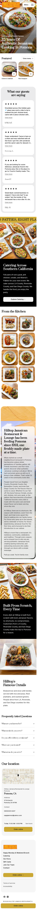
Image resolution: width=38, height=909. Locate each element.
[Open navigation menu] (32, 5)
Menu (26, 5)
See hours (29, 823)
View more (8, 118)
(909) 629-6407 (9, 811)
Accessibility (7, 886)
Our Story (7, 859)
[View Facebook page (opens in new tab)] (4, 897)
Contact (6, 868)
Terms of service (9, 883)
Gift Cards (7, 862)
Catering (6, 856)
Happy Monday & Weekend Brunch (16, 853)
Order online (18, 829)
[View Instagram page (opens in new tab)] (7, 897)
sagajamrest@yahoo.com (13, 816)
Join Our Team (8, 865)
